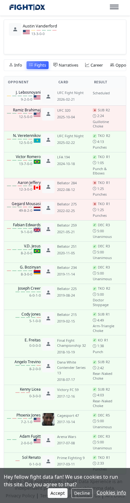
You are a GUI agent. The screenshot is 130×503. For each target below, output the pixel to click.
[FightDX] (27, 8)
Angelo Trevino (28, 362)
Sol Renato (31, 457)
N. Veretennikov (27, 135)
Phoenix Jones (28, 415)
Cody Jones (31, 314)
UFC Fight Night (70, 92)
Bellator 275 (67, 204)
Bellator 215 (67, 314)
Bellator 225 (67, 288)
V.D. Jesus (32, 246)
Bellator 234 (67, 267)
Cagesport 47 (68, 415)
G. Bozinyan (30, 267)
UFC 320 (63, 110)
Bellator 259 (67, 225)
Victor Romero (28, 157)
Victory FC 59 (68, 389)
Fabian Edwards (27, 225)
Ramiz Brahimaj (27, 110)
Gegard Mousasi (26, 204)
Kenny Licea (30, 389)
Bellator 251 (67, 246)
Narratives (68, 65)
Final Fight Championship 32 (71, 343)
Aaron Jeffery (29, 182)
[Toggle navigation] (114, 7)
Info (18, 65)
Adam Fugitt (30, 436)
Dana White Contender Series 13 (71, 367)
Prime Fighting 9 (71, 457)
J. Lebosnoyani (28, 92)
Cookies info (111, 492)
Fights (40, 65)
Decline (82, 493)
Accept (57, 493)
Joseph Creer (29, 288)
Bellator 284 (67, 182)
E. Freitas (33, 340)
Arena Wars (66, 436)
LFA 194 (63, 157)
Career (97, 65)
